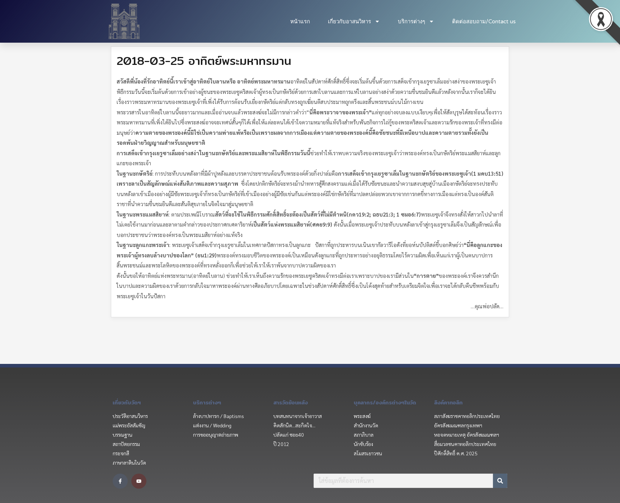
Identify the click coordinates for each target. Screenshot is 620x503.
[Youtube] (138, 481)
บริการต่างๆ (411, 21)
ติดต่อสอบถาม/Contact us (484, 21)
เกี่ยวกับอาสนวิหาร (349, 21)
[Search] (500, 481)
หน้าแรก (300, 21)
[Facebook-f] (120, 481)
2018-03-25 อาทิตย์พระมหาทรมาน (204, 61)
